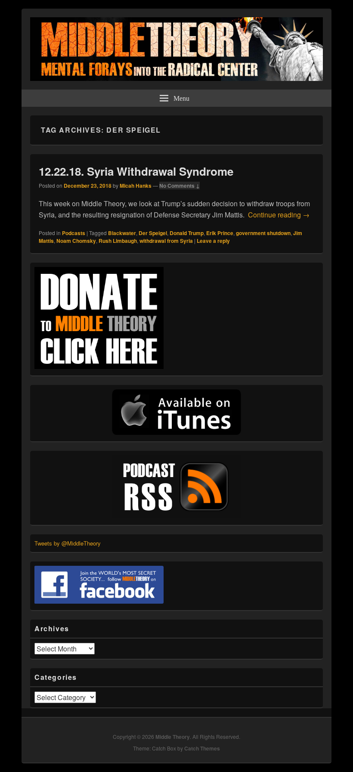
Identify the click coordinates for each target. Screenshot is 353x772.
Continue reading (279, 215)
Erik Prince (219, 233)
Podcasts (73, 233)
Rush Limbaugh (118, 241)
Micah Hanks (136, 185)
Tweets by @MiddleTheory (67, 543)
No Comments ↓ (179, 185)
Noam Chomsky (76, 241)
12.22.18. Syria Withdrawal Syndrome (136, 171)
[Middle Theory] (176, 78)
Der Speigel (153, 233)
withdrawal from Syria (166, 241)
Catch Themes (202, 748)
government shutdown (263, 233)
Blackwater (122, 233)
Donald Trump (187, 233)
